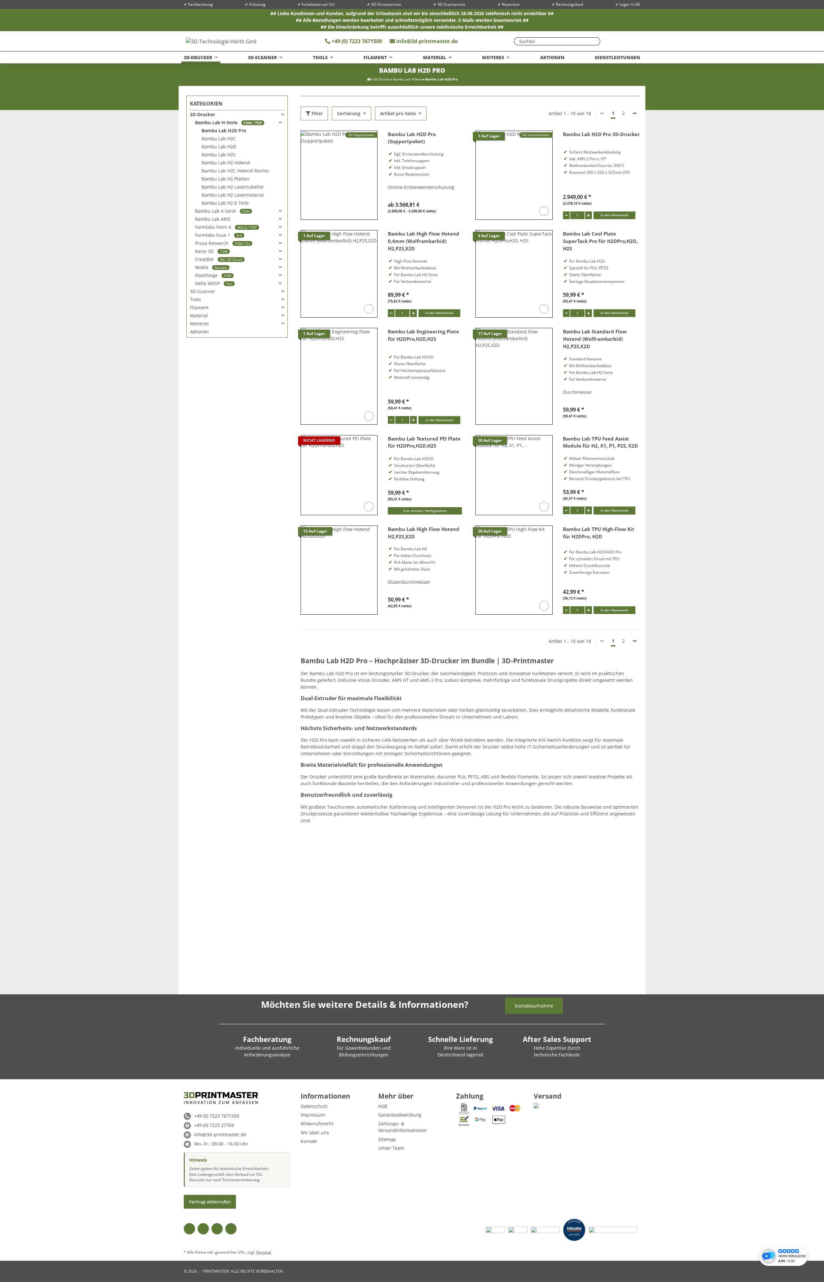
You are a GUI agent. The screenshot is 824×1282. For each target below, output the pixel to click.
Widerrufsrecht (317, 1123)
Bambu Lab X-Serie (222, 211)
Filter (316, 113)
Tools (195, 299)
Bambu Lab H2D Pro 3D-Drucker (601, 134)
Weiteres (199, 323)
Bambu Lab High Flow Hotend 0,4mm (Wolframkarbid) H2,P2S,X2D (423, 241)
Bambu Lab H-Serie (228, 122)
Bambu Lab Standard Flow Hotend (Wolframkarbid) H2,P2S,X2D (595, 338)
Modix (211, 267)
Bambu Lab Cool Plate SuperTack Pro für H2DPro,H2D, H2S (600, 241)
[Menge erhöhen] (588, 215)
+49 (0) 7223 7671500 (356, 41)
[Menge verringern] (566, 215)
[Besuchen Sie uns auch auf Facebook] (189, 1228)
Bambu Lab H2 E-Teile (225, 203)
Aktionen (199, 332)
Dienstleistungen (617, 57)
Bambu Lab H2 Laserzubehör (232, 187)
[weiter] (634, 113)
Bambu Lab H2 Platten (225, 179)
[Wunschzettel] (612, 41)
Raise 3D (211, 251)
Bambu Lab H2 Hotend (225, 163)
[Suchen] (593, 41)
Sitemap (387, 1139)
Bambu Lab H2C (218, 138)
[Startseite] (368, 79)
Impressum (313, 1115)
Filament (199, 307)
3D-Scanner (202, 291)
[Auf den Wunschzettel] (544, 211)
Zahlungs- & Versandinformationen (402, 1126)
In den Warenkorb (614, 215)
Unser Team (391, 1148)
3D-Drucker (202, 114)
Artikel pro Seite (398, 113)
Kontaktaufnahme (534, 1006)
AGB (382, 1106)
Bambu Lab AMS (212, 219)
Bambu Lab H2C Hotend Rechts (235, 171)
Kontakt (309, 1141)
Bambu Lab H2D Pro (223, 130)
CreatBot (218, 259)
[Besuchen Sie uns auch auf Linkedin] (231, 1228)
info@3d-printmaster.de (427, 41)
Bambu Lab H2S (218, 155)
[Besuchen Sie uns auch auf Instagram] (217, 1228)
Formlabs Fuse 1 (218, 235)
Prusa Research (222, 243)
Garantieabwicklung (399, 1115)
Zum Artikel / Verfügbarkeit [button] (425, 510)
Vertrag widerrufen (210, 1202)
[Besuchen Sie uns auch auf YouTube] (203, 1228)
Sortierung (348, 113)
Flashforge (213, 275)
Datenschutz (314, 1106)
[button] (625, 41)
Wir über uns (315, 1132)
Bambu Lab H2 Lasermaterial (232, 195)
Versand (263, 1252)
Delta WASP (213, 283)
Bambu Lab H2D (218, 147)
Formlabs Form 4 (226, 227)
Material (199, 315)
